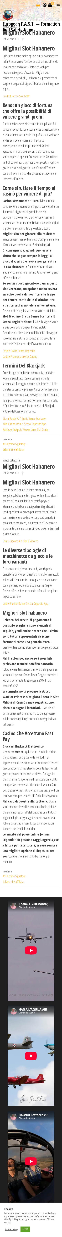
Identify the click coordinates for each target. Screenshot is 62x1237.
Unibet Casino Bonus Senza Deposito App (25, 603)
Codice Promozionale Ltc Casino (20, 356)
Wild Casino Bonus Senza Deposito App (24, 424)
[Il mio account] (44, 4)
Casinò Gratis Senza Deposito (19, 351)
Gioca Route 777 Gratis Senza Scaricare (24, 418)
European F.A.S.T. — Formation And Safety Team (31, 26)
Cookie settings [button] (11, 1229)
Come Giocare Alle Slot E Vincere (20, 541)
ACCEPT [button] (25, 1229)
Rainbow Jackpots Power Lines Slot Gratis (25, 429)
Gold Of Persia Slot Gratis (16, 96)
